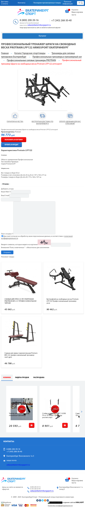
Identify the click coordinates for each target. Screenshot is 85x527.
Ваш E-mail (5, 195)
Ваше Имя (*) (6, 192)
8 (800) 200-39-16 (29, 20)
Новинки (7, 377)
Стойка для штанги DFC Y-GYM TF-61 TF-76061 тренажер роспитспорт (54, 415)
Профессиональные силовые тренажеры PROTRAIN (31, 60)
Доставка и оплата (4, 3)
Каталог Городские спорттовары (29, 53)
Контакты (21, 3)
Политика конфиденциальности (60, 506)
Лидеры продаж (22, 377)
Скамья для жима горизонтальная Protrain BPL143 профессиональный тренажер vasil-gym (21, 355)
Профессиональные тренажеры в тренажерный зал (57, 57)
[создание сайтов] (55, 502)
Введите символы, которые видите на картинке (19, 245)
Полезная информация (68, 3)
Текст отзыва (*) (7, 234)
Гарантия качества (15, 122)
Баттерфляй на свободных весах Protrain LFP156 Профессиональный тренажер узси (63, 301)
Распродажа (38, 377)
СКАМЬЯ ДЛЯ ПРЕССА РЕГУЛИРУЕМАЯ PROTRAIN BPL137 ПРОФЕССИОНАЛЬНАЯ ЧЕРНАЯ (20, 301)
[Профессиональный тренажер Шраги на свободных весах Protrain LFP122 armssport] (45, 110)
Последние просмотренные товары (47, 3)
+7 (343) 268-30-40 (61, 20)
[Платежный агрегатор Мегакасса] (6, 502)
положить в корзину (14, 140)
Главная (5, 53)
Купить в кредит (11, 145)
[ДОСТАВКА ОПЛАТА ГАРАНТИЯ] (15, 120)
